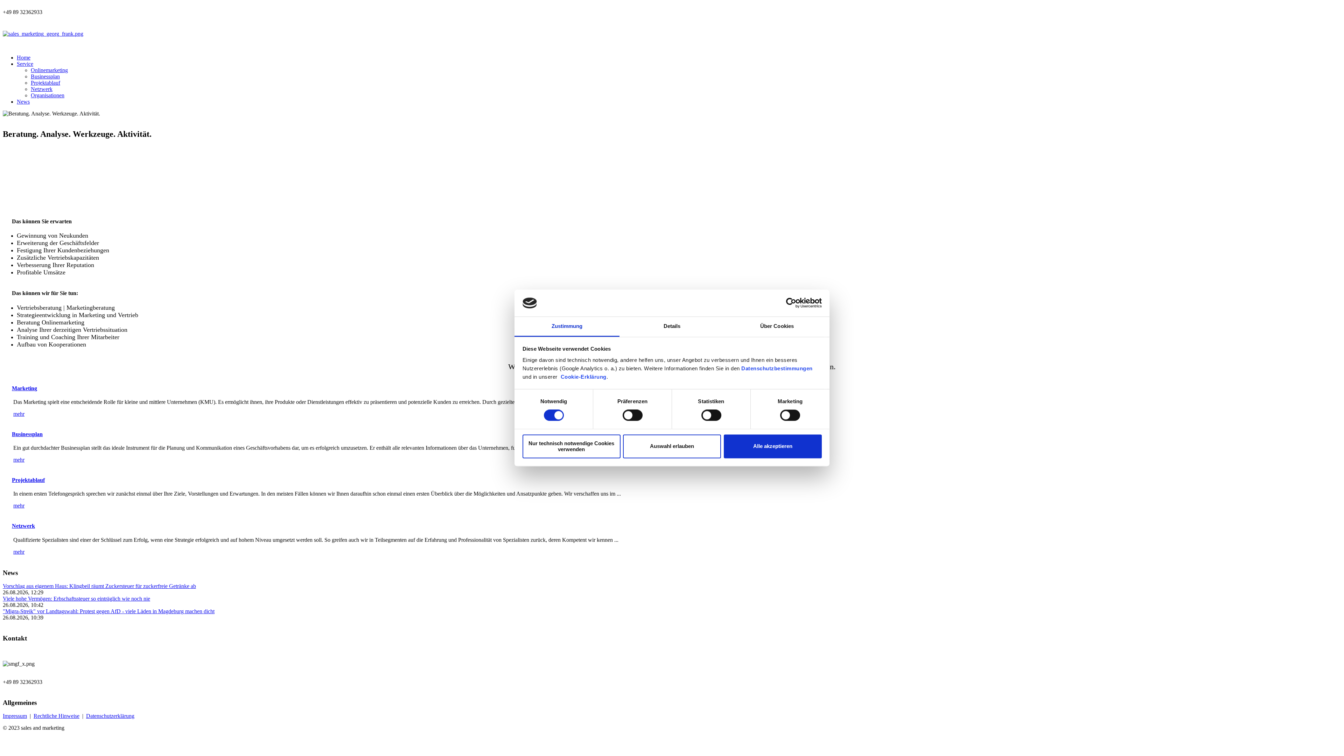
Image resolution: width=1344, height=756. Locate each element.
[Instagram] (84, 20)
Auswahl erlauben (672, 446)
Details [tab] (672, 326)
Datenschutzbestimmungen (777, 368)
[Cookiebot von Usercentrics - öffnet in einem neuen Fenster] (791, 303)
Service (25, 64)
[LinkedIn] (93, 20)
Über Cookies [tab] (777, 326)
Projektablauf (45, 83)
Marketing (24, 388)
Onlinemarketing (49, 70)
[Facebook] (75, 20)
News (23, 102)
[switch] (633, 415)
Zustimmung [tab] (567, 326)
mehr (18, 414)
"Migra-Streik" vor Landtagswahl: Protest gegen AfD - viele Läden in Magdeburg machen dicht (109, 611)
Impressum (15, 716)
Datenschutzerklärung (110, 716)
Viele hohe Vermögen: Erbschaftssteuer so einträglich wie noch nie (76, 599)
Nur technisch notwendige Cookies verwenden (571, 446)
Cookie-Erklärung (584, 377)
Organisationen (47, 95)
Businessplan (45, 76)
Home (23, 58)
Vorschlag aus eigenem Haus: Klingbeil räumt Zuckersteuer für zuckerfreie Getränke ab (99, 586)
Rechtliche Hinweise (56, 716)
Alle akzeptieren (772, 446)
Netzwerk (41, 89)
